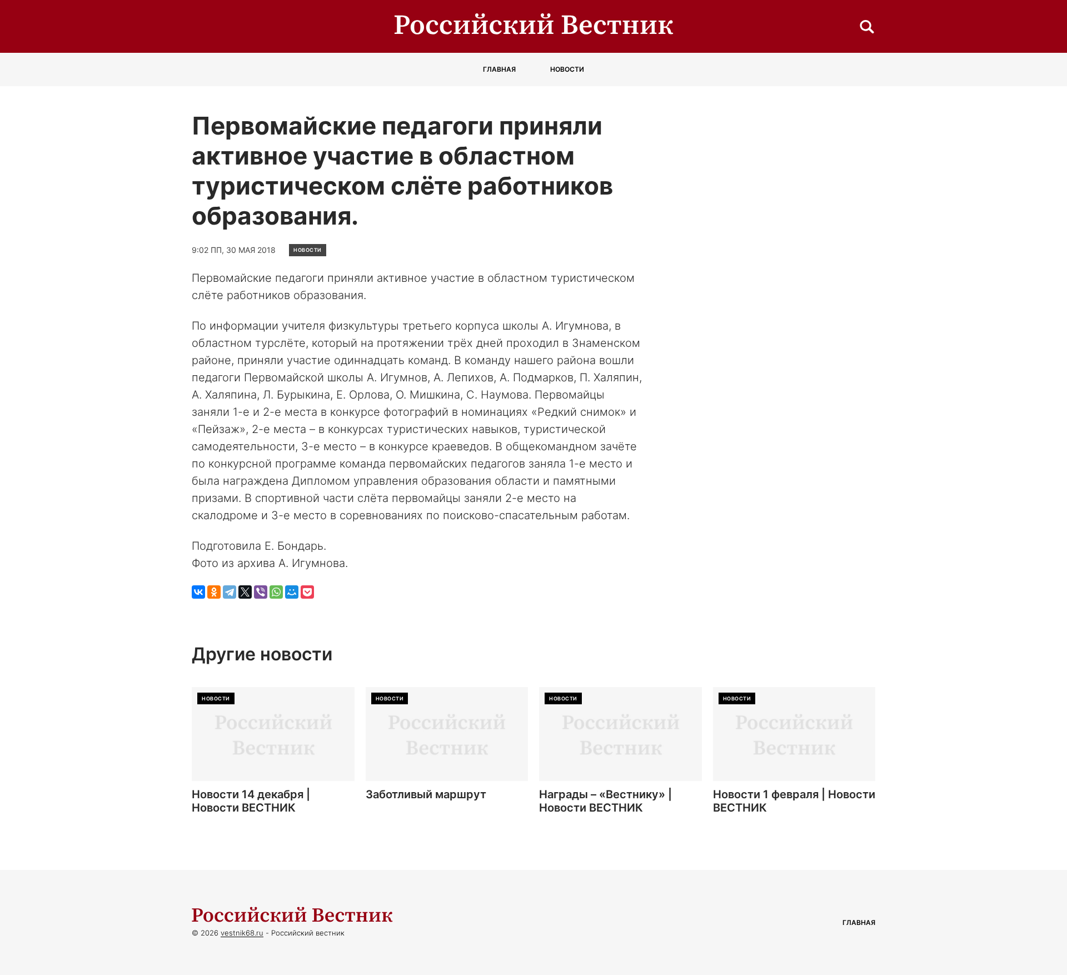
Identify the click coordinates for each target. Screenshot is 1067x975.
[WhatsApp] (276, 592)
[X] (245, 592)
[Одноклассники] (214, 592)
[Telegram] (229, 592)
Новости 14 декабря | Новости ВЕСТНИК (251, 801)
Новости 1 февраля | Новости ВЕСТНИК (794, 801)
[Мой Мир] (291, 592)
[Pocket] (307, 592)
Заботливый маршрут (426, 794)
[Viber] (260, 592)
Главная (499, 69)
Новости (567, 69)
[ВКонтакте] (198, 592)
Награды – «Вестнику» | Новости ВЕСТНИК (605, 801)
